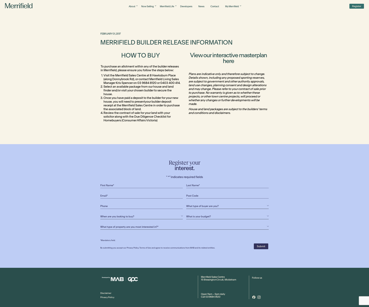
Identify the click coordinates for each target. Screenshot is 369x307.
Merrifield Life (167, 6)
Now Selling (147, 6)
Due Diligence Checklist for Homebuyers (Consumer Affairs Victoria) (137, 118)
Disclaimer (105, 293)
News (201, 6)
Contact (214, 6)
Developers (186, 6)
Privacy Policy (133, 248)
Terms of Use (145, 248)
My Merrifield (232, 6)
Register (356, 6)
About (132, 6)
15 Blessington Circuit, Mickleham (218, 279)
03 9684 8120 (213, 296)
